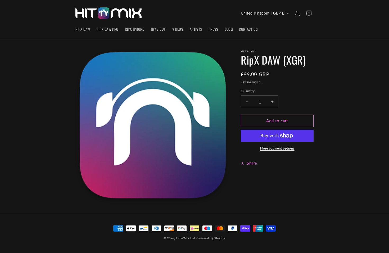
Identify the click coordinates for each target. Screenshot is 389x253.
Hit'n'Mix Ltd (185, 238)
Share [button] (252, 163)
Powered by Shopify (210, 238)
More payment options (277, 148)
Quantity (248, 91)
